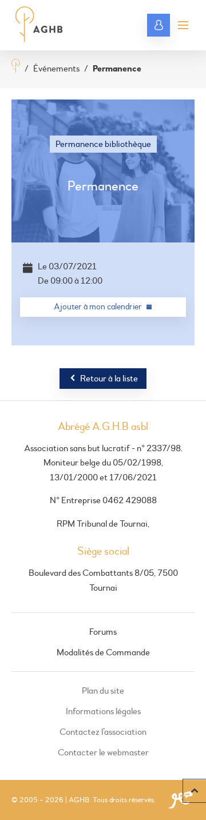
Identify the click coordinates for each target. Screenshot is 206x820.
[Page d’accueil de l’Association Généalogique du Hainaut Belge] (39, 25)
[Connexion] (158, 25)
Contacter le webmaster (103, 752)
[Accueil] (15, 67)
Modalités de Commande (103, 652)
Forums (103, 632)
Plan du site (103, 690)
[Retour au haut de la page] (194, 791)
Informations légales (103, 711)
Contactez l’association (103, 732)
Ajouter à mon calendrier (98, 306)
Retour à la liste (109, 378)
